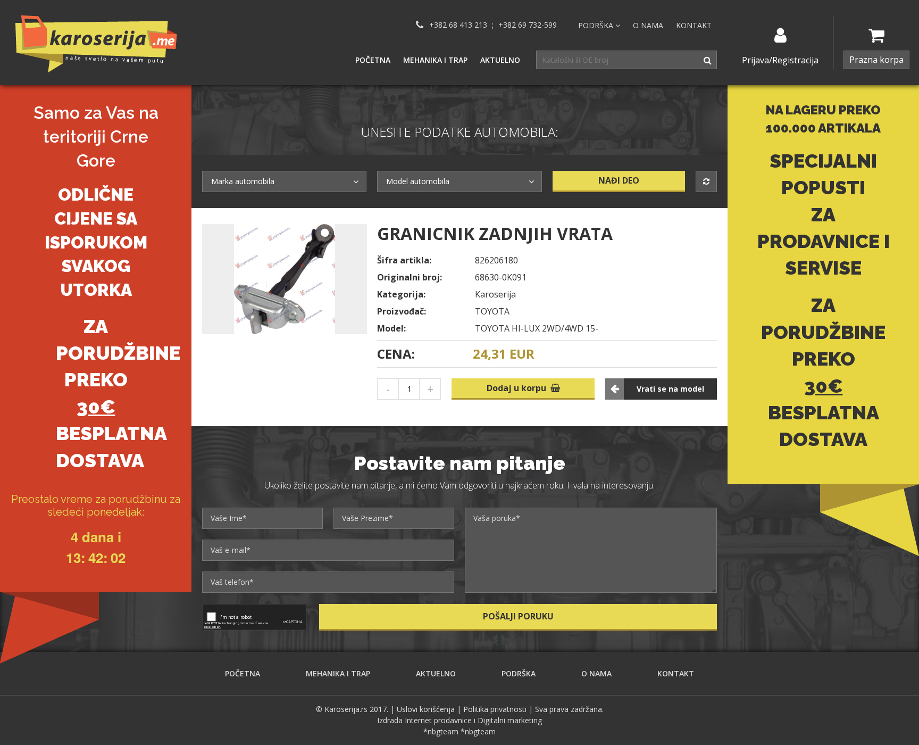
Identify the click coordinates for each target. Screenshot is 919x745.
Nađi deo (618, 180)
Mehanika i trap (435, 60)
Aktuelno (500, 60)
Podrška (519, 673)
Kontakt (694, 25)
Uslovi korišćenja (426, 709)
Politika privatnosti (495, 709)
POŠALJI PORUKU (518, 616)
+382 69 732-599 (527, 25)
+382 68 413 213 (458, 25)
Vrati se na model (670, 389)
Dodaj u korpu (518, 388)
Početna (372, 60)
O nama (648, 25)
